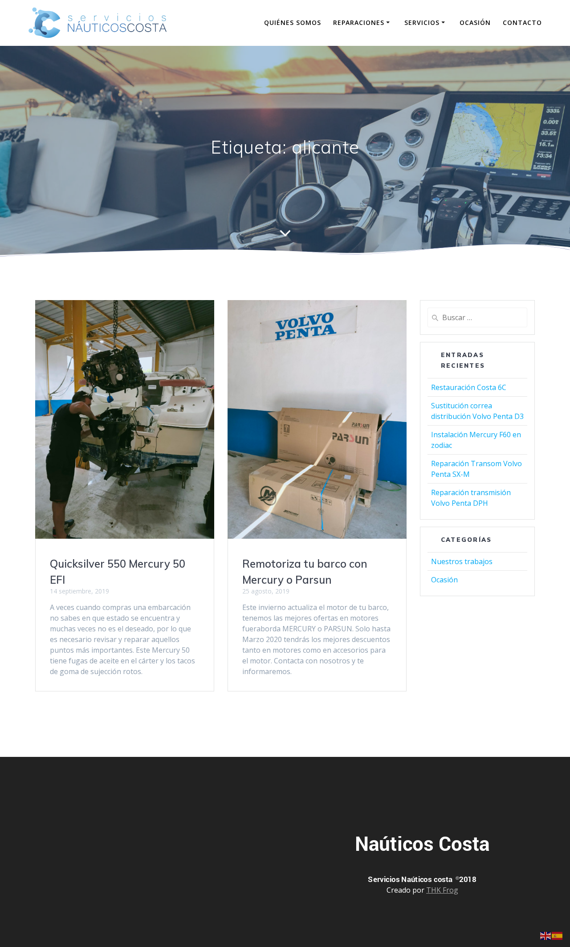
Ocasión (475, 22)
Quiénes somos (292, 22)
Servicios (422, 22)
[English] (546, 935)
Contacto (522, 22)
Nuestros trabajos (462, 561)
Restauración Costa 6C (468, 387)
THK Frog (442, 890)
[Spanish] (557, 935)
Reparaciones (358, 22)
